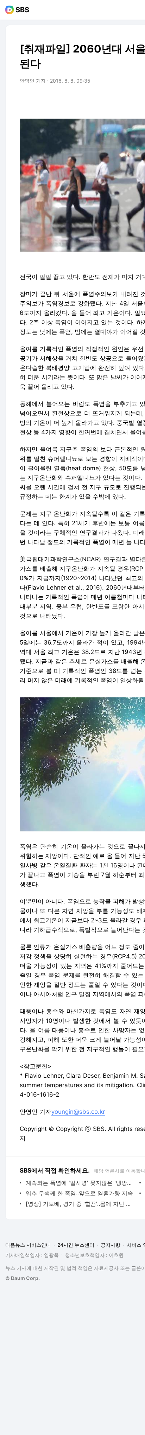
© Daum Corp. (22, 1278)
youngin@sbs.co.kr (78, 1111)
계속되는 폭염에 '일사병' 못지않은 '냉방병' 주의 (81, 1182)
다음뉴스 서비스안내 (28, 1245)
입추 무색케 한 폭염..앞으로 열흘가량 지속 (79, 1193)
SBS (22, 9)
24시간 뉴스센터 (75, 1245)
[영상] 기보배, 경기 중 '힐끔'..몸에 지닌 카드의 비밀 (81, 1203)
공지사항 (110, 1245)
